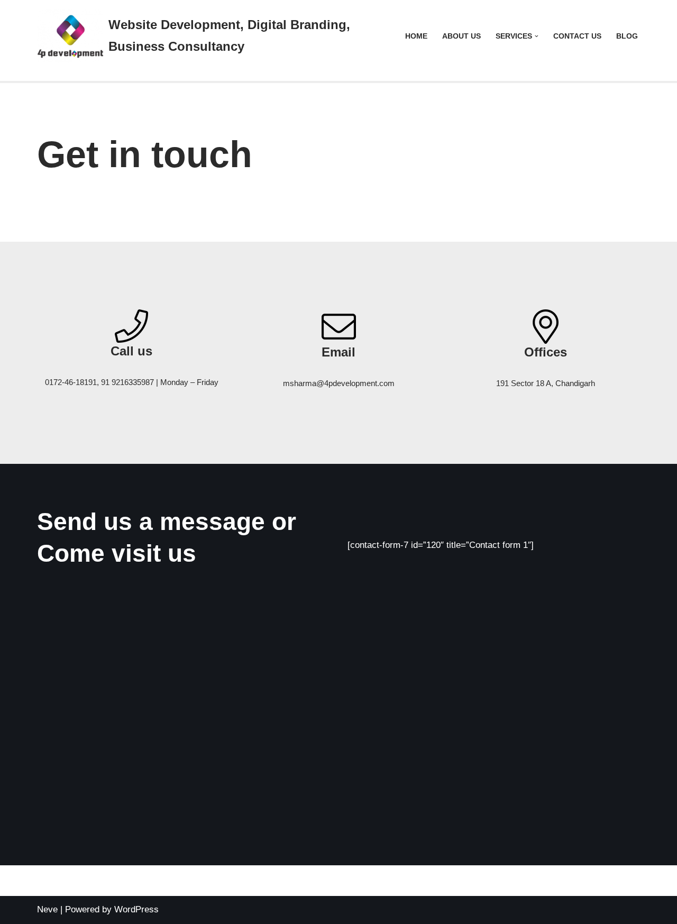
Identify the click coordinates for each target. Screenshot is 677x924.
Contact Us (577, 36)
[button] (536, 36)
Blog (627, 36)
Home (416, 36)
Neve (47, 909)
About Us (461, 36)
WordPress (136, 909)
